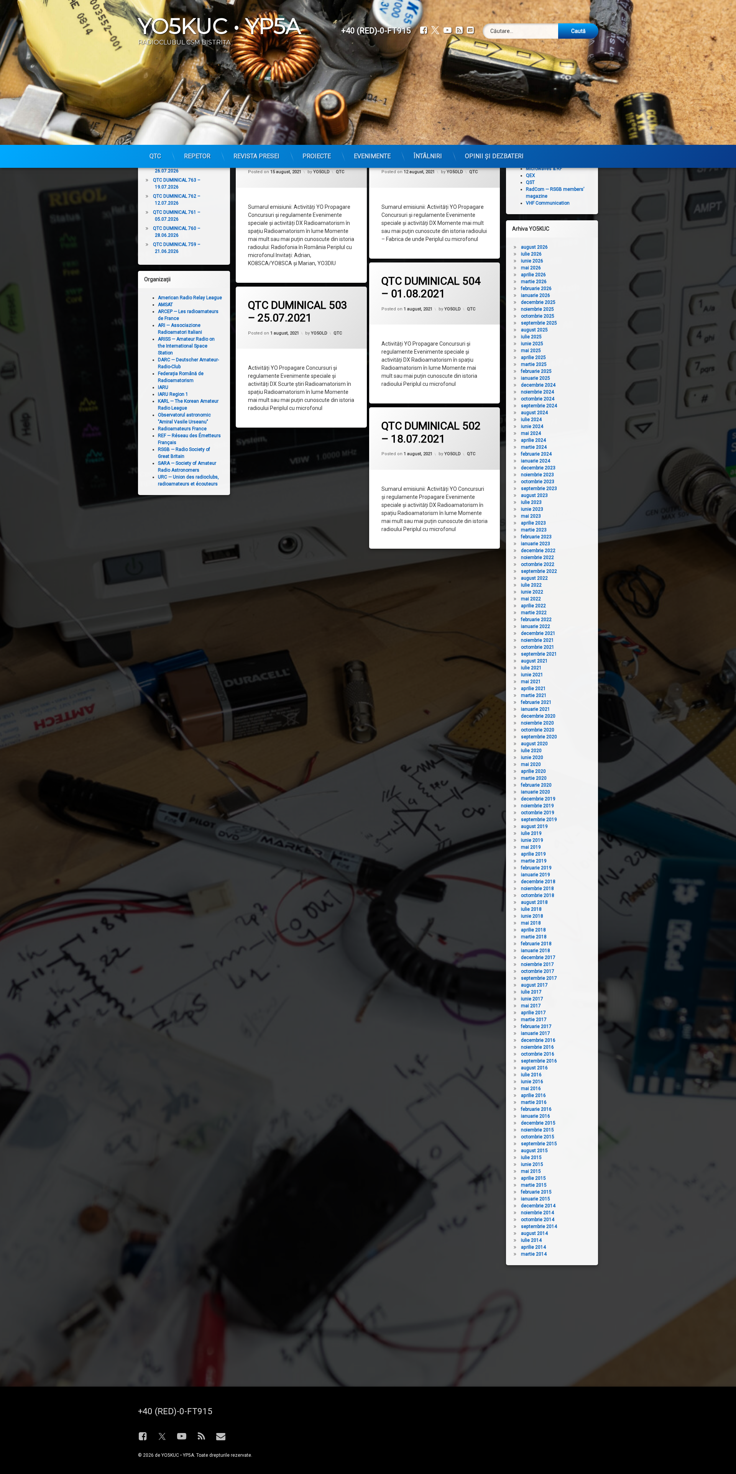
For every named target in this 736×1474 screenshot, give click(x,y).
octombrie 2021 (537, 647)
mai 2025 (531, 350)
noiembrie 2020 (537, 723)
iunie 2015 (532, 1164)
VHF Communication (548, 203)
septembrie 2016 (539, 1061)
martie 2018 (534, 936)
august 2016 (534, 1068)
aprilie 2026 (533, 274)
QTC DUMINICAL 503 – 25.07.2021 (297, 312)
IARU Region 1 (173, 394)
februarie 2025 (536, 371)
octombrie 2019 (537, 812)
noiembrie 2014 (537, 1212)
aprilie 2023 (533, 523)
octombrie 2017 (537, 971)
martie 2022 (534, 612)
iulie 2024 (531, 419)
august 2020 (534, 743)
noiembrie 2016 (537, 1047)
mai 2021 (531, 681)
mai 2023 (531, 516)
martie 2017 (534, 1019)
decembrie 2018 (538, 881)
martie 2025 (534, 364)
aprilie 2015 (533, 1178)
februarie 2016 (536, 1109)
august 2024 (534, 412)
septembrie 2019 (539, 819)
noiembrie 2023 (537, 474)
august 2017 (534, 985)
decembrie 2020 (538, 716)
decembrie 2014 (538, 1205)
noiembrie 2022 (537, 557)
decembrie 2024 (538, 385)
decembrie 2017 (538, 957)
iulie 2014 (531, 1240)
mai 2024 (531, 433)
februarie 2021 (536, 702)
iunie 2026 (532, 261)
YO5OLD (321, 171)
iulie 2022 (531, 585)
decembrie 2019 (538, 799)
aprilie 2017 (533, 1012)
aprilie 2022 (533, 605)
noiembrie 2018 (537, 888)
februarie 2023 (536, 536)
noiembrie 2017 (537, 964)
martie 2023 (534, 530)
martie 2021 (534, 695)
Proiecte (316, 156)
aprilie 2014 (533, 1247)
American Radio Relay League (190, 297)
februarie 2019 (536, 868)
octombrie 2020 (537, 730)
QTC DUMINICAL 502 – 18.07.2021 (431, 432)
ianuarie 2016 (535, 1116)
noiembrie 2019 (537, 805)
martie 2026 (534, 281)
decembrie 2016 (538, 1040)
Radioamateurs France (182, 428)
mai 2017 (531, 1005)
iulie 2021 (531, 668)
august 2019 (534, 826)
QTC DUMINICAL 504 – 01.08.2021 (431, 287)
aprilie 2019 (533, 854)
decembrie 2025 (538, 302)
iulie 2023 (531, 502)
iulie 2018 (531, 909)
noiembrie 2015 (537, 1130)
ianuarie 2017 (535, 1033)
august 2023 (534, 495)
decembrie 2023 (538, 468)
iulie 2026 (531, 254)
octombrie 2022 (537, 564)
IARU (163, 387)
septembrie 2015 (539, 1143)
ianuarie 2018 (535, 950)
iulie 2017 (531, 992)
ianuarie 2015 (535, 1199)
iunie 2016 (532, 1081)
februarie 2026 (536, 288)
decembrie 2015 (538, 1123)
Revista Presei (256, 156)
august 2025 (534, 330)
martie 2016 (534, 1102)
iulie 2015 (531, 1157)
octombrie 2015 (537, 1137)
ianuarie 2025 (535, 378)
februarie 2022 (536, 619)
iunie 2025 (532, 343)
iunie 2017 (532, 999)
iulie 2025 (531, 336)
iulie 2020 (531, 750)
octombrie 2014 (537, 1219)
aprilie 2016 (533, 1095)
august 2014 (534, 1233)
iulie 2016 (531, 1074)
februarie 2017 (536, 1026)
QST (530, 182)
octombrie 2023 (537, 481)
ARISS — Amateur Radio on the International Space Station (186, 346)
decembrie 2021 (538, 633)
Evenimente (372, 156)
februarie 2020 (536, 785)
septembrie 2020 (539, 736)
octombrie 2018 (537, 895)
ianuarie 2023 (535, 543)
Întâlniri (428, 156)
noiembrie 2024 (537, 392)
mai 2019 (531, 847)
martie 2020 (534, 778)
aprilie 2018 (533, 930)
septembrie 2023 (539, 488)
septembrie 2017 (539, 978)
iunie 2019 (532, 840)
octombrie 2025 (537, 316)
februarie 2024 (536, 454)
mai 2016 (531, 1088)
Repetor (197, 156)
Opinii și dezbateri (494, 156)
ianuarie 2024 (535, 461)
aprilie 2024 (533, 440)
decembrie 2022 (538, 550)
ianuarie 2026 (535, 295)
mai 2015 (531, 1171)
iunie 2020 (532, 757)
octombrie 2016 (537, 1054)
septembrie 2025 (539, 323)
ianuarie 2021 (535, 709)
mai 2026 (531, 268)
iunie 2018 (532, 916)
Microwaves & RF (544, 168)
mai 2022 (531, 599)
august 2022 (534, 578)
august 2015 (534, 1150)
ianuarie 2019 (535, 874)
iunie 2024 (532, 426)
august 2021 (534, 661)
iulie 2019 (531, 833)
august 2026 (534, 247)
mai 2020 (531, 764)
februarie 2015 (536, 1192)
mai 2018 (531, 923)
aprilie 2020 (533, 771)
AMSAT (165, 304)
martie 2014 (534, 1254)
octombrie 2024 (537, 399)
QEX (530, 175)
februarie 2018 (536, 943)
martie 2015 (534, 1185)
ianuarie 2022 (535, 626)
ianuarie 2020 (535, 792)
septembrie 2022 (539, 571)
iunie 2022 (532, 592)
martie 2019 (534, 861)
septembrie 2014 (539, 1226)
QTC (155, 156)
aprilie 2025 (533, 357)
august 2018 (534, 902)
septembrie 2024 (539, 405)
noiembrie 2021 (537, 640)
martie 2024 (534, 447)
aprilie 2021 (533, 688)
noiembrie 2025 (537, 309)
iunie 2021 (532, 674)
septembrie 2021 (539, 654)
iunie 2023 (532, 509)
